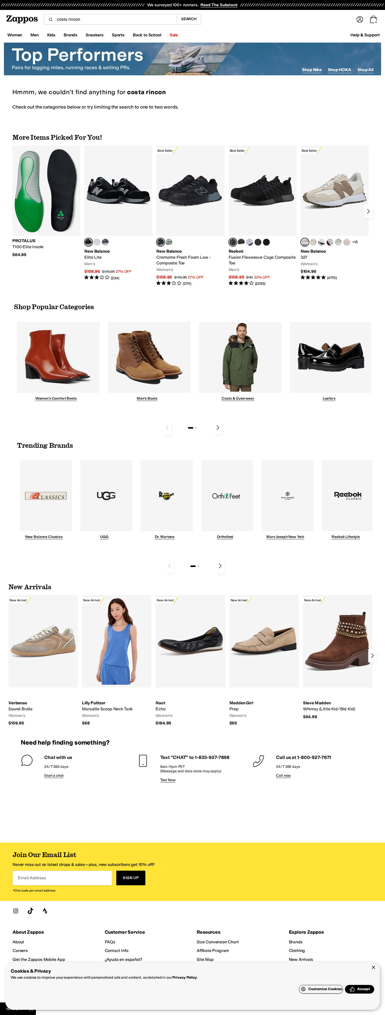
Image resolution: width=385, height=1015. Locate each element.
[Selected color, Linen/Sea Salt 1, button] (305, 242)
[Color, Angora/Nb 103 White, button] (338, 242)
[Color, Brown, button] (241, 242)
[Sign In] (360, 19)
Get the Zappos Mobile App (39, 959)
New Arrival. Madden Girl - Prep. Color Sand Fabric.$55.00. (264, 660)
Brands (295, 941)
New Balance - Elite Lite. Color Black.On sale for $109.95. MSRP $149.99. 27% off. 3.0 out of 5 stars (118, 213)
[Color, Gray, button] (249, 242)
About (18, 941)
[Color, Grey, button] (105, 242)
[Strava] (45, 911)
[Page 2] (196, 428)
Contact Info (116, 950)
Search (189, 19)
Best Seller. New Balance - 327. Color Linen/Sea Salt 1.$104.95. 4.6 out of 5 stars (334, 213)
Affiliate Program (213, 950)
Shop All (365, 69)
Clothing (297, 950)
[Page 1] (190, 428)
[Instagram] (15, 911)
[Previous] (167, 427)
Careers (20, 950)
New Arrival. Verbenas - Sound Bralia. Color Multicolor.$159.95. (43, 660)
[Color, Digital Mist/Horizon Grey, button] (321, 242)
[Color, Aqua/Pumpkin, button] (169, 242)
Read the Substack (219, 4)
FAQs (110, 941)
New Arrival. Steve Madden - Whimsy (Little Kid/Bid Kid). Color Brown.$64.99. (337, 657)
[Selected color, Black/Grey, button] (160, 242)
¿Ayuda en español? (123, 959)
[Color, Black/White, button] (266, 242)
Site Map (205, 959)
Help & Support (365, 34)
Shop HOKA (339, 69)
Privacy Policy (184, 977)
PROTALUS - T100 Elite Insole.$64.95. (46, 201)
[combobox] (110, 19)
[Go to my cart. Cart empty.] (373, 19)
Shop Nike (312, 69)
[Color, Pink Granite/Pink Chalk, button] (347, 242)
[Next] (368, 211)
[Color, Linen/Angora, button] (313, 242)
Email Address (32, 877)
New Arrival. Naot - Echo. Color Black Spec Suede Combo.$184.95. (190, 660)
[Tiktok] (30, 911)
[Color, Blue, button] (97, 242)
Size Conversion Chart (218, 941)
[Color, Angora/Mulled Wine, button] (330, 242)
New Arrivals (301, 959)
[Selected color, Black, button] (88, 242)
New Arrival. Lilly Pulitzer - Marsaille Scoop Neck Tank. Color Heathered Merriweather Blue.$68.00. (116, 660)
